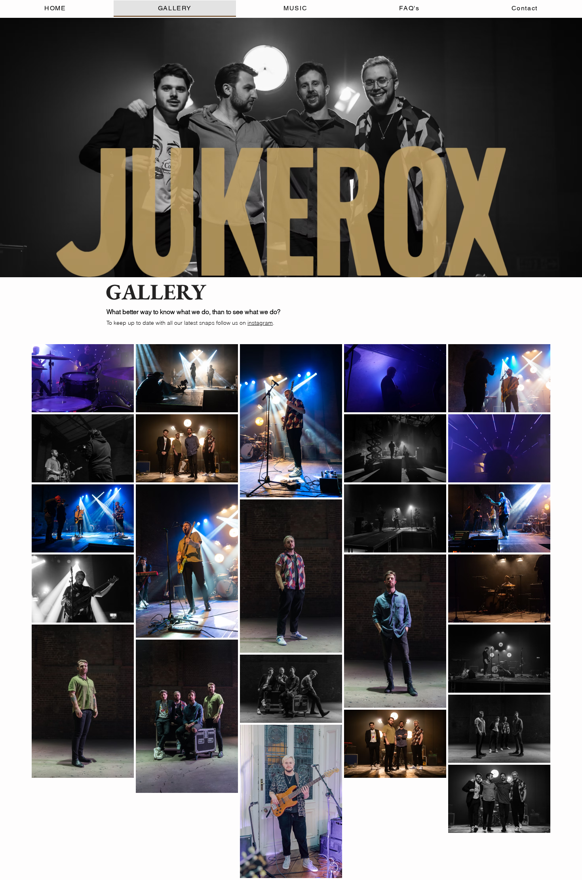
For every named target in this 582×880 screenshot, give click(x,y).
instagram (260, 322)
